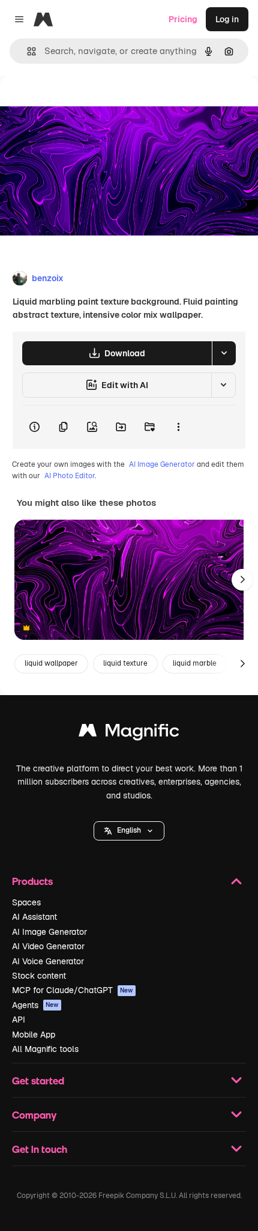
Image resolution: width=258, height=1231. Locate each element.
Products (32, 881)
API (18, 1019)
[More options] (178, 427)
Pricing (183, 19)
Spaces (26, 902)
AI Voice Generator (48, 961)
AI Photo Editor (69, 476)
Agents (35, 1005)
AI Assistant (34, 916)
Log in (227, 19)
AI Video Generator (48, 946)
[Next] (242, 580)
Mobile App (33, 1034)
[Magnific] (129, 733)
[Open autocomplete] (26, 51)
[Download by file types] (224, 353)
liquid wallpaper (51, 663)
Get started (38, 1080)
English (129, 830)
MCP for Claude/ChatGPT (72, 990)
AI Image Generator (162, 464)
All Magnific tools (45, 1049)
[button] (129, 830)
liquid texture (125, 663)
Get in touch (39, 1149)
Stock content (39, 975)
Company (34, 1114)
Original (77, 103)
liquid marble (195, 663)
